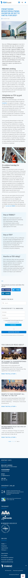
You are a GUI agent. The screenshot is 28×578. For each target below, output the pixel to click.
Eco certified (4, 555)
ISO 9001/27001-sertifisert (7, 557)
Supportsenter (4, 553)
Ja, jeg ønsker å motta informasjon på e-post (13, 320)
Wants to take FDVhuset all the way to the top (12, 394)
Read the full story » (8, 373)
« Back (9, 441)
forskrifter (4, 103)
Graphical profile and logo (7, 561)
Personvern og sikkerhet (7, 559)
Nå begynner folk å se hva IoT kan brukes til (13, 427)
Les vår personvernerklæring (13, 322)
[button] (19, 2)
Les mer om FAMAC (10, 206)
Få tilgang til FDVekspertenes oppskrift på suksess (13, 362)
